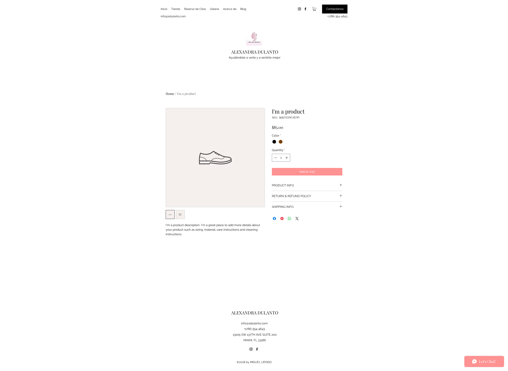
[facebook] (305, 9)
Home (170, 94)
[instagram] (299, 9)
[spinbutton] (281, 157)
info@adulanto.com (173, 16)
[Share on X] (297, 218)
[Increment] (287, 157)
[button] (314, 9)
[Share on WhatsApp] (289, 218)
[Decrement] (275, 157)
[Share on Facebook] (274, 218)
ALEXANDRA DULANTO (254, 52)
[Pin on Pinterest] (282, 218)
